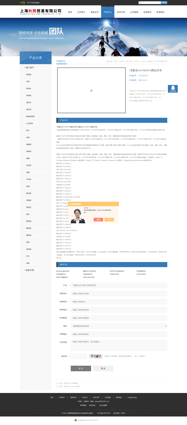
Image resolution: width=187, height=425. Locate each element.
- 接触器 (28, 144)
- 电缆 (27, 172)
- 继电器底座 (30, 116)
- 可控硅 (28, 179)
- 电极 (27, 158)
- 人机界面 (29, 123)
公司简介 (81, 12)
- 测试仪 (28, 102)
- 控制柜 (28, 95)
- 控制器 (28, 249)
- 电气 (27, 130)
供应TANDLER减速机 (70, 383)
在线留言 (147, 12)
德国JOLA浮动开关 (89, 271)
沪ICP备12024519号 (103, 413)
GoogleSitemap (132, 397)
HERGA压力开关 (89, 277)
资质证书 (94, 12)
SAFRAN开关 (141, 274)
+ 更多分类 (29, 270)
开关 (135, 61)
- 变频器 (28, 200)
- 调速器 (28, 151)
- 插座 (27, 263)
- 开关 (27, 256)
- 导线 (27, 81)
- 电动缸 (28, 88)
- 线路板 (28, 74)
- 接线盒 (28, 207)
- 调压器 (28, 109)
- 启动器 (28, 165)
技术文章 (121, 12)
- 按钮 (27, 137)
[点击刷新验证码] (95, 356)
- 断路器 (28, 228)
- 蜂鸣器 (28, 221)
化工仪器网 (103, 405)
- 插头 (27, 214)
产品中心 (108, 12)
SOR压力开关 (114, 274)
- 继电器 (28, 235)
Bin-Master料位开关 (62, 271)
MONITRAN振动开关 (117, 271)
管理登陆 (83, 405)
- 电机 (27, 242)
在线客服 (173, 91)
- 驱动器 (28, 193)
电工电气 (130, 61)
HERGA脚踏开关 (62, 277)
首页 (70, 12)
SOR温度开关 (61, 274)
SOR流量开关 (141, 271)
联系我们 (161, 12)
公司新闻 (134, 12)
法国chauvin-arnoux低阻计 (72, 386)
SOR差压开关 (87, 274)
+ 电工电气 (29, 67)
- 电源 (27, 186)
